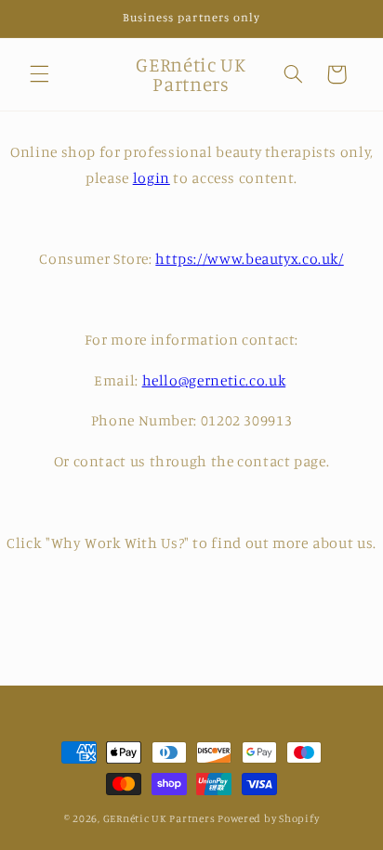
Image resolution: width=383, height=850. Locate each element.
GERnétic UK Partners (159, 818)
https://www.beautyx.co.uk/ (249, 259)
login (151, 178)
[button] (39, 74)
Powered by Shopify (268, 818)
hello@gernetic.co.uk (214, 380)
